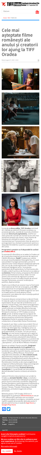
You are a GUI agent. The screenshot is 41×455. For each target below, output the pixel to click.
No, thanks (18, 451)
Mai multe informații (9, 446)
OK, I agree (7, 451)
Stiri (9, 18)
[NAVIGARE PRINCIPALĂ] (37, 12)
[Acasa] (20, 5)
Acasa (5, 18)
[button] (20, 108)
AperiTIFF (5, 430)
